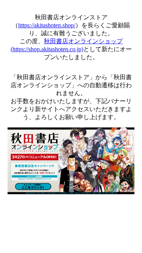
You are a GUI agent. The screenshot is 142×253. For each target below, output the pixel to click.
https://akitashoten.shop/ (46, 25)
